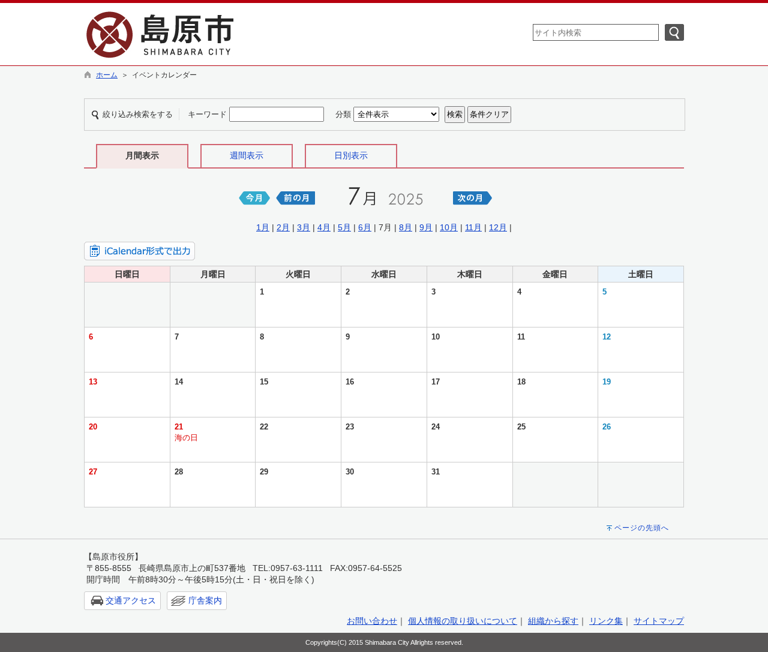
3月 (303, 227)
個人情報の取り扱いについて (462, 621)
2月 (283, 227)
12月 (498, 227)
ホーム (107, 75)
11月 (473, 227)
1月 (262, 227)
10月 (449, 227)
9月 (426, 227)
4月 (324, 227)
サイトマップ (659, 621)
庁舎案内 (205, 600)
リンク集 (606, 621)
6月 (364, 227)
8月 (405, 227)
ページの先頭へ (641, 527)
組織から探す (553, 621)
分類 (343, 114)
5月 (344, 227)
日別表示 (351, 155)
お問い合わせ (372, 621)
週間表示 (246, 155)
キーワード (207, 114)
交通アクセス (131, 600)
